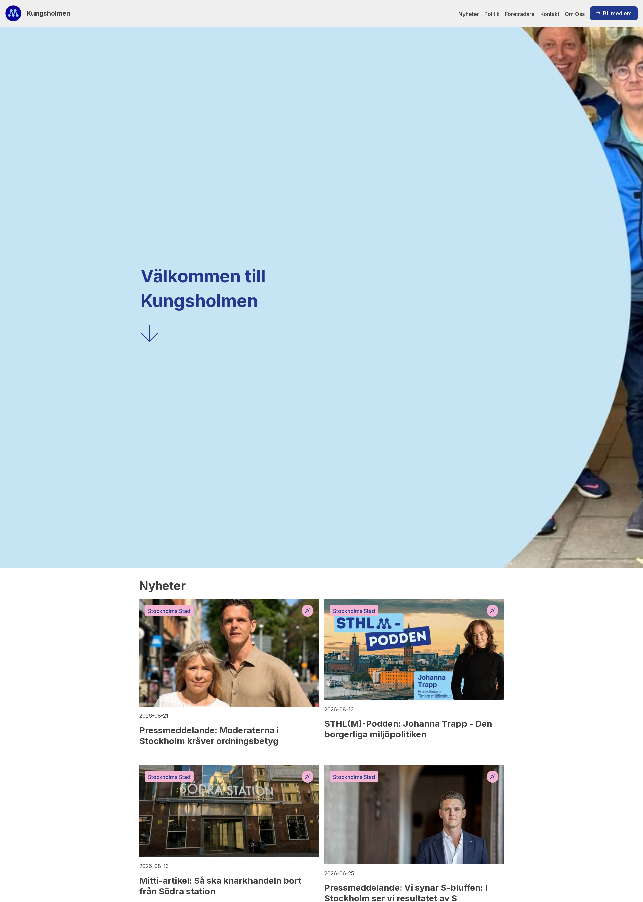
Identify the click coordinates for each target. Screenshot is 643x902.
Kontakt (549, 14)
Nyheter (468, 14)
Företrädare (520, 14)
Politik (492, 14)
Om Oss (575, 14)
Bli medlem (617, 13)
